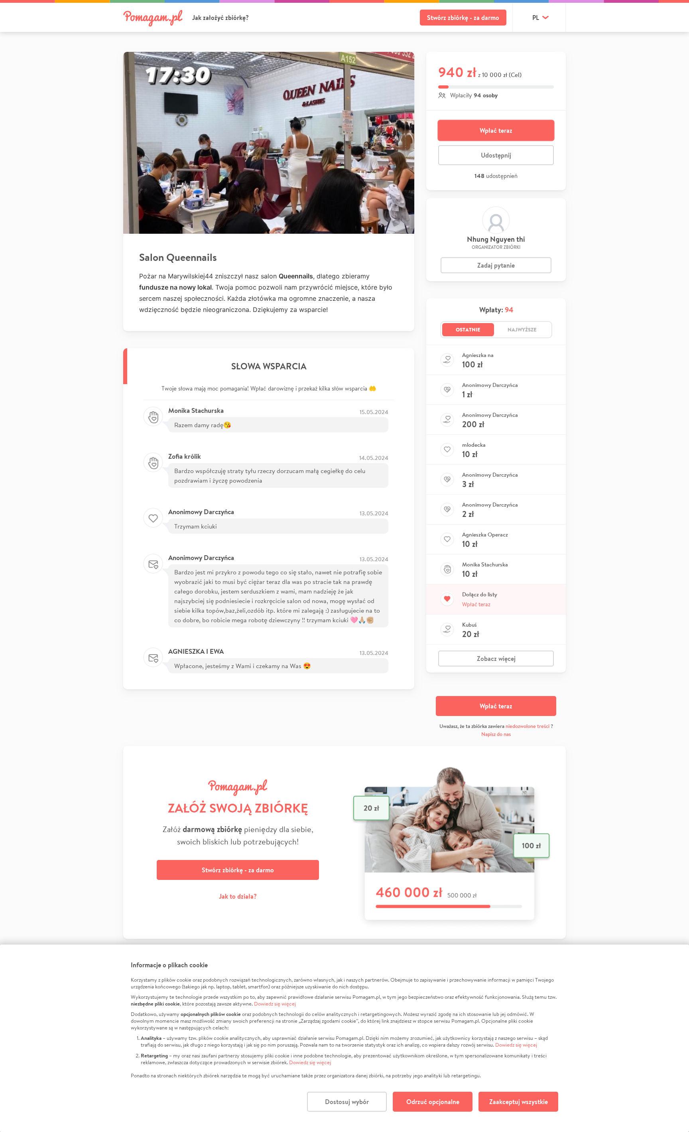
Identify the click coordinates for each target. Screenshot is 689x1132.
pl (535, 17)
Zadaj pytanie (496, 265)
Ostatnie (468, 329)
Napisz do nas (496, 734)
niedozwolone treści (527, 726)
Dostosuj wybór (347, 1101)
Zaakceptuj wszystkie (518, 1101)
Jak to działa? (238, 896)
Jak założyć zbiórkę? (220, 17)
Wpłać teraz (496, 130)
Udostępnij (496, 155)
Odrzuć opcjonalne (432, 1101)
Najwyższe (522, 329)
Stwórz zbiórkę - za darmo (463, 17)
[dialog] (344, 1038)
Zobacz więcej (496, 658)
